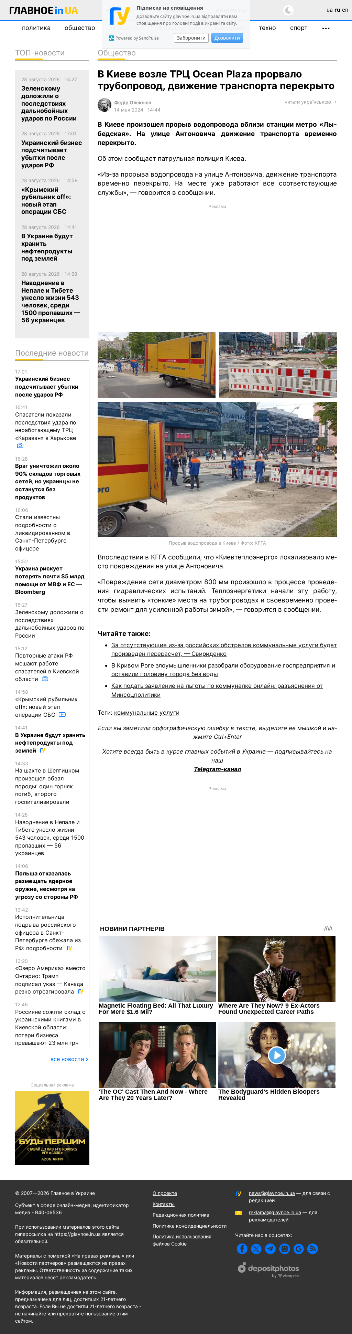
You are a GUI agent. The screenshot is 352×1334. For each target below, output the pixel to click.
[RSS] (312, 1248)
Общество (80, 27)
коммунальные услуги (146, 712)
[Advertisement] (217, 267)
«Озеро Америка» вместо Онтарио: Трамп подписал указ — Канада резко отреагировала (50, 976)
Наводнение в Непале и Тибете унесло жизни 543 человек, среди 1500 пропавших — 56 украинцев (49, 834)
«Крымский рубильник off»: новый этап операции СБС (46, 703)
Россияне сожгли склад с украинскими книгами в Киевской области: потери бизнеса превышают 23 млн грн (50, 1023)
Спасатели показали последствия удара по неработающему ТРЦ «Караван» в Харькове (45, 422)
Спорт (299, 27)
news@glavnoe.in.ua (272, 1193)
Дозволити (227, 37)
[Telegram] (270, 1248)
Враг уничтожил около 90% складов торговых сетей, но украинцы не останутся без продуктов (47, 478)
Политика (36, 27)
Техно (267, 27)
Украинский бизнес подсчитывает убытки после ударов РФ (46, 383)
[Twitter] (256, 1248)
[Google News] (298, 1248)
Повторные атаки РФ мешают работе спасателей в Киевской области (47, 664)
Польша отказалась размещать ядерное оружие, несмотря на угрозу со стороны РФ (46, 881)
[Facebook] (242, 1248)
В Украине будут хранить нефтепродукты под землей (50, 739)
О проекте (165, 1193)
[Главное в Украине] (44, 11)
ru (337, 9)
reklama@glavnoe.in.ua (275, 1212)
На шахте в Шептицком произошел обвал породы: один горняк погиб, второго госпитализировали (47, 782)
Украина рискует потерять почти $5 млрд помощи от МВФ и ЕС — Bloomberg (50, 577)
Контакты (164, 1204)
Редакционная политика (181, 1215)
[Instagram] (284, 1248)
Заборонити (191, 37)
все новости (67, 1058)
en (345, 9)
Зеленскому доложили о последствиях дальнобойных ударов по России (50, 620)
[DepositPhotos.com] (269, 1271)
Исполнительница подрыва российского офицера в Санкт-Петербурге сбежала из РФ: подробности (48, 929)
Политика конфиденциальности (190, 1226)
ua (330, 9)
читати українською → (311, 102)
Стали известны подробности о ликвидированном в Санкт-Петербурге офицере (42, 529)
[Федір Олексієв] (104, 110)
